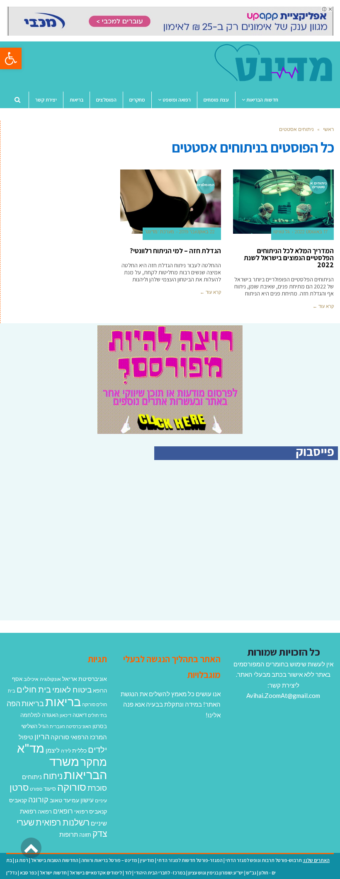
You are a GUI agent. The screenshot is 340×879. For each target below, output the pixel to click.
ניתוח (53, 776)
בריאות (63, 701)
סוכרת (97, 788)
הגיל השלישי (35, 726)
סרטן (19, 787)
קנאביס (18, 800)
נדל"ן (11, 872)
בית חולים (34, 689)
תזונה (85, 834)
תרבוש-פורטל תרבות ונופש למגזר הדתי (264, 860)
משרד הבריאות (78, 768)
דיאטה (80, 715)
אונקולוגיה (50, 679)
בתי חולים (97, 715)
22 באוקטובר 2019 (197, 232)
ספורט (36, 789)
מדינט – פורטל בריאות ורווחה (109, 860)
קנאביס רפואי (90, 811)
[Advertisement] (268, 549)
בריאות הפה (25, 703)
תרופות (68, 834)
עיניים (101, 800)
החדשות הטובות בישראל (54, 860)
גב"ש (251, 872)
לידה (66, 750)
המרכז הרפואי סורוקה (79, 737)
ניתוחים (32, 776)
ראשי (328, 129)
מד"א (30, 748)
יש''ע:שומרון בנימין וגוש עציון (215, 872)
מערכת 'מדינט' (159, 232)
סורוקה (71, 787)
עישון (87, 800)
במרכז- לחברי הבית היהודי (159, 872)
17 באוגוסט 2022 (311, 232)
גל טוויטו (281, 232)
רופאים (63, 811)
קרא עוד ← (323, 306)
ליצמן (53, 750)
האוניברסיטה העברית (70, 726)
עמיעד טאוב (64, 800)
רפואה (45, 812)
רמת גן (21, 860)
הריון (41, 736)
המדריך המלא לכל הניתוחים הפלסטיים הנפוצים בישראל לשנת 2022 (289, 257)
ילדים (97, 749)
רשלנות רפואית (63, 822)
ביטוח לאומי (72, 689)
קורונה (38, 799)
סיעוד (50, 788)
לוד (128, 872)
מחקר (93, 761)
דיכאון (65, 715)
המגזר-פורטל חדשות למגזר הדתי (190, 860)
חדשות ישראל (53, 872)
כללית (79, 750)
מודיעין (147, 860)
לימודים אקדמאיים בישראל (96, 872)
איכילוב (31, 679)
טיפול (26, 737)
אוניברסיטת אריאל (84, 678)
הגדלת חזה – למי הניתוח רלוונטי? (175, 250)
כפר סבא (28, 872)
